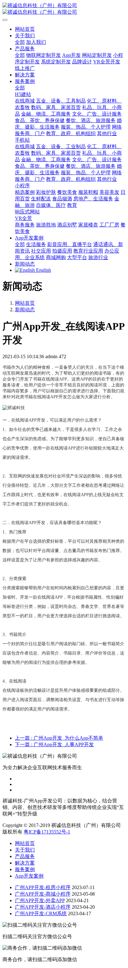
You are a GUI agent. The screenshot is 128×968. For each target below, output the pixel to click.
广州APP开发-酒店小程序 (43, 907)
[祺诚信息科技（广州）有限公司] (64, 9)
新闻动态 (25, 309)
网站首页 (25, 29)
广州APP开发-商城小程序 (43, 894)
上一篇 (59, 738)
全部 (20, 42)
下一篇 (54, 744)
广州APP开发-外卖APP (40, 900)
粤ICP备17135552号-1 (47, 831)
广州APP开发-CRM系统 (41, 913)
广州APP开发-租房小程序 (43, 887)
